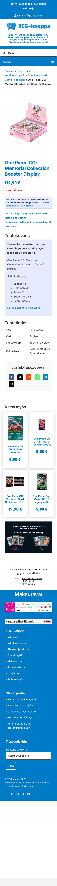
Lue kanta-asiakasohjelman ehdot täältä (29, 42)
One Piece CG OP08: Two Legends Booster (15, 451)
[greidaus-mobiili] (28, 522)
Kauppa (21, 71)
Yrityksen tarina (17, 643)
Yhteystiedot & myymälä (22, 699)
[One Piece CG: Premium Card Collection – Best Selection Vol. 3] (15, 481)
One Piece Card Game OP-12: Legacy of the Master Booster (41, 501)
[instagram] (17, 794)
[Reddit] (28, 377)
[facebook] (6, 794)
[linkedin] (23, 794)
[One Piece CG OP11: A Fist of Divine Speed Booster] (41, 423)
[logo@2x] (28, 22)
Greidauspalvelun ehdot (22, 711)
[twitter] (11, 794)
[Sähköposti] (11, 383)
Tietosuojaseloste (18, 649)
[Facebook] (11, 377)
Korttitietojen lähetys (20, 717)
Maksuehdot (15, 661)
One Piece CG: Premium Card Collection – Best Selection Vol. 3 (15, 501)
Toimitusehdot (16, 667)
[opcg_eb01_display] (28, 122)
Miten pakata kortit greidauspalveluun (19, 726)
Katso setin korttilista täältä (24, 307)
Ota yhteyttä (15, 655)
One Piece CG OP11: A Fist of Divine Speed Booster (42, 443)
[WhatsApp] (37, 377)
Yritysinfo (13, 637)
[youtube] (28, 794)
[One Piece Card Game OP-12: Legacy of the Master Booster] (41, 481)
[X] (19, 377)
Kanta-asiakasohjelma (21, 705)
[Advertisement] (28, 840)
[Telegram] (45, 377)
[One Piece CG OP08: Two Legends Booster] (15, 427)
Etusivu (9, 71)
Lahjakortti (14, 673)
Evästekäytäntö (17, 679)
